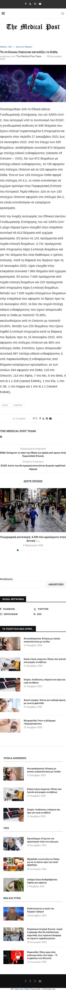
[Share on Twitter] (43, 418)
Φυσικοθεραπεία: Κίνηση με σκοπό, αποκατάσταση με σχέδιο (42, 640)
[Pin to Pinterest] (47, 418)
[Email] (40, 4)
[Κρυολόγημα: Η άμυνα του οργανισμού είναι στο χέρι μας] (13, 844)
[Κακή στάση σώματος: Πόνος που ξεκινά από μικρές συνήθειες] (10, 664)
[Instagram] (35, 4)
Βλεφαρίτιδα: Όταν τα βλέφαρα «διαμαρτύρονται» (40, 722)
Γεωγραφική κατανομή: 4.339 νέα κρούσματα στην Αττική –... (33, 538)
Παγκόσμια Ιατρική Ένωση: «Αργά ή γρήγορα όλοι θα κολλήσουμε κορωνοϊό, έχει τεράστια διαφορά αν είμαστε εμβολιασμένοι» (44, 933)
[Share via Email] (50, 418)
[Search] (62, 13)
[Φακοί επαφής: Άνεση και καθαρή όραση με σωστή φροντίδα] (10, 705)
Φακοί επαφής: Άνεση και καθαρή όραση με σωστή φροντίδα (44, 701)
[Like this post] (36, 418)
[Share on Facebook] (40, 418)
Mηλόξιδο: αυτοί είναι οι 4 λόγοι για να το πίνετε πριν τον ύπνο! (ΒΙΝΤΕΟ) (43, 862)
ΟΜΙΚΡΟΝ (18, 405)
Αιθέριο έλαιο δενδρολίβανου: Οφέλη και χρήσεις (42, 881)
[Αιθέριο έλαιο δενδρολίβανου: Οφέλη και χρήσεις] (13, 885)
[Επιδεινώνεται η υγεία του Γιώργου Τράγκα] (13, 914)
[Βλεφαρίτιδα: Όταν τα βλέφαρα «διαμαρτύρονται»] (10, 726)
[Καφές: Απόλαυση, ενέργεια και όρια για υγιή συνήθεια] (10, 685)
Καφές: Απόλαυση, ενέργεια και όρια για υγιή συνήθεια (44, 681)
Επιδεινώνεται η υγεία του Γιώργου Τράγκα (40, 910)
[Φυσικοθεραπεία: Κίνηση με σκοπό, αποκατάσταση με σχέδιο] (10, 644)
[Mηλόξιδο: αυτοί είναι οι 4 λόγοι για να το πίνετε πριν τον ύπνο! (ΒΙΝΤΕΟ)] (13, 864)
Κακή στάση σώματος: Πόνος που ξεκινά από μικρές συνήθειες (45, 660)
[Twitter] (30, 4)
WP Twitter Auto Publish (20, 989)
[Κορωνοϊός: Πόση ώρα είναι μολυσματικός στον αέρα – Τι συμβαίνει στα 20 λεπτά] (13, 957)
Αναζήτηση (6, 579)
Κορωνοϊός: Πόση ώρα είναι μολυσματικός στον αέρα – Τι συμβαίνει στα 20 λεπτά (42, 955)
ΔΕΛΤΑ (5, 405)
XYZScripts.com (48, 989)
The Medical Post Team (28, 56)
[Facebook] (25, 4)
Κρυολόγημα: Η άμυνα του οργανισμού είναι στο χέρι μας (42, 840)
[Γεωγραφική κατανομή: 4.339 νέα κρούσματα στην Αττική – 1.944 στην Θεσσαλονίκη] (33, 510)
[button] (3, 519)
